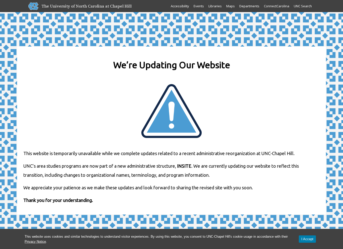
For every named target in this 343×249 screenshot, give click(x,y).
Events (199, 6)
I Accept (307, 239)
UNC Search (303, 6)
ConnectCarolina (276, 6)
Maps (230, 6)
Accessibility (180, 6)
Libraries (215, 6)
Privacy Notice (35, 241)
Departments (249, 6)
